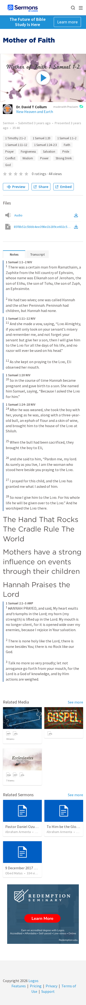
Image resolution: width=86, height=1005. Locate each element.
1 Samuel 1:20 (41, 138)
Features (18, 986)
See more (75, 702)
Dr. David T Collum (31, 106)
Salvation (49, 152)
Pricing (36, 986)
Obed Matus (14, 873)
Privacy (51, 986)
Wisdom (27, 158)
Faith (67, 145)
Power (44, 158)
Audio (18, 215)
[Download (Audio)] (77, 215)
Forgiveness (28, 152)
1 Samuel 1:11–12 (16, 145)
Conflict (10, 158)
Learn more (67, 22)
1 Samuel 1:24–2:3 (45, 145)
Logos (33, 980)
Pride (65, 152)
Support (48, 991)
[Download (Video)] (77, 226)
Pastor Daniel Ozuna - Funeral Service (35, 826)
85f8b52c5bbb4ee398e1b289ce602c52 (43, 227)
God (8, 165)
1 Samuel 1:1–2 (66, 138)
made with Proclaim (65, 106)
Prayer (9, 152)
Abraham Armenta (18, 832)
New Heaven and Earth (34, 111)
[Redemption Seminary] (43, 914)
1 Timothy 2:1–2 (15, 138)
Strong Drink (64, 158)
